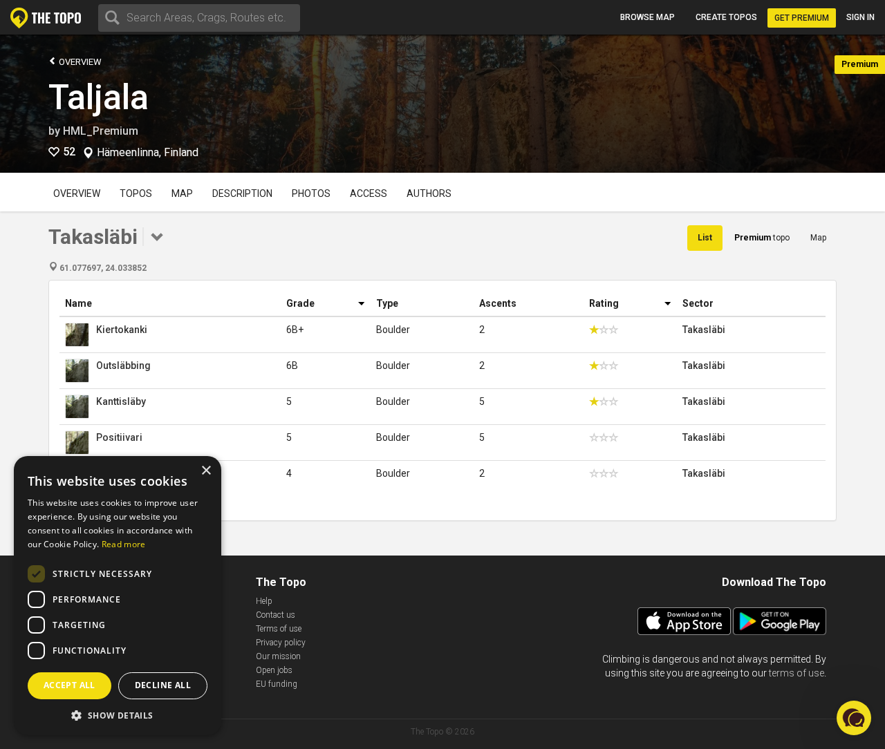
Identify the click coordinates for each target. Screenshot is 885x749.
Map (182, 193)
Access (368, 193)
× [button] (206, 471)
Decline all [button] (163, 685)
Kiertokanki (121, 329)
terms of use (796, 673)
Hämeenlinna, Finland (147, 152)
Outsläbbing (123, 365)
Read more (124, 544)
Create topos (726, 17)
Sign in (860, 17)
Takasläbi (703, 329)
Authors (429, 193)
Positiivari (119, 437)
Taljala (98, 97)
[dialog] (117, 595)
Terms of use (278, 629)
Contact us (275, 615)
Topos (136, 193)
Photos (311, 193)
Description (242, 193)
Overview (79, 62)
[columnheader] (170, 303)
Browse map (647, 17)
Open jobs (274, 670)
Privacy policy (281, 642)
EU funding (276, 684)
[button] (117, 714)
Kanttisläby (121, 401)
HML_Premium (100, 131)
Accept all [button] (69, 685)
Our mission (278, 656)
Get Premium (801, 18)
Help (264, 601)
